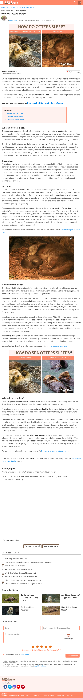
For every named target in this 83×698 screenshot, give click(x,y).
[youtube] (18, 687)
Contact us (36, 695)
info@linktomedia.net (40, 666)
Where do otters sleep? (16, 113)
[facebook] (5, 687)
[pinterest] (23, 687)
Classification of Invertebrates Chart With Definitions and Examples (28, 562)
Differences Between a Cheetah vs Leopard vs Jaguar (23, 583)
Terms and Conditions (47, 695)
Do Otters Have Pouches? (27, 608)
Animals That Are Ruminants (15, 565)
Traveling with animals (32, 546)
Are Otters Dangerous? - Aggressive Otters (70, 596)
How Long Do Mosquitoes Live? (16, 558)
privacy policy (25, 655)
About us (28, 695)
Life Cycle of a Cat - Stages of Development (20, 573)
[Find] (80, 3)
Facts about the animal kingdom (26, 7)
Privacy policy (60, 695)
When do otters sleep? (16, 119)
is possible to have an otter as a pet (55, 451)
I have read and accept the (17, 654)
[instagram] (14, 687)
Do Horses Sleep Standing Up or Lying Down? (29, 598)
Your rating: (26, 650)
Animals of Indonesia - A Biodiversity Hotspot (21, 576)
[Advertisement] (41, 510)
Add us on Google (74, 72)
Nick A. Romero (13, 20)
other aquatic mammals (58, 346)
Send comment (72, 655)
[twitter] (10, 687)
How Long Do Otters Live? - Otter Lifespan (45, 103)
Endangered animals (50, 546)
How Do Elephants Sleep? (69, 608)
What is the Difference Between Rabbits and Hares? (23, 580)
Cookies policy (70, 695)
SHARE (74, 4)
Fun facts (12, 7)
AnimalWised (5, 7)
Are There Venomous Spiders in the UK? (19, 569)
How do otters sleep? (15, 116)
